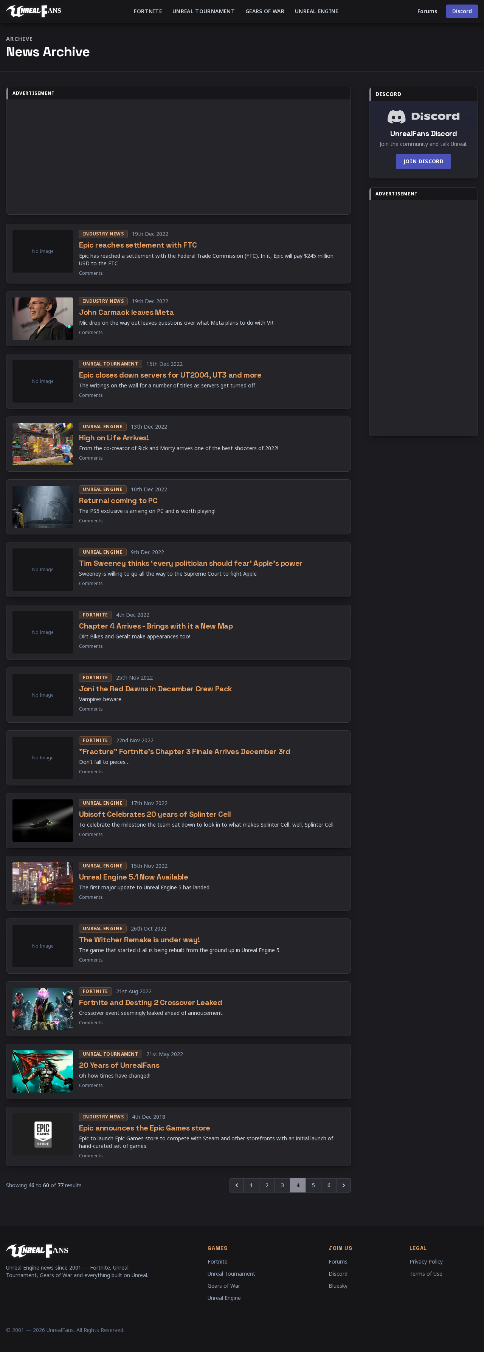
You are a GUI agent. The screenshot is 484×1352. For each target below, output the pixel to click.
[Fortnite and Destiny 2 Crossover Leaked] (42, 1009)
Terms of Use (426, 1273)
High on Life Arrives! (114, 438)
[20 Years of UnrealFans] (42, 1071)
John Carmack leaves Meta (126, 312)
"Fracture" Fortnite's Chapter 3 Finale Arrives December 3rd (184, 751)
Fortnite (148, 11)
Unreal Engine (316, 11)
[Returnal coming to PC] (42, 507)
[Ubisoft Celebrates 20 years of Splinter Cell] (42, 820)
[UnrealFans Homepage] (33, 11)
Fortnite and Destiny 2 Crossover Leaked (150, 1002)
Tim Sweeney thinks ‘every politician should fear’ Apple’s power (190, 563)
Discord (462, 11)
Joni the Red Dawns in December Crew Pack (155, 689)
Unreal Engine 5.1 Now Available (133, 877)
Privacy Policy (426, 1261)
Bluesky (338, 1285)
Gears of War (264, 11)
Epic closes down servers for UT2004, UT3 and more (170, 375)
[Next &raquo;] (344, 1185)
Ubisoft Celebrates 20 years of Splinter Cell (155, 814)
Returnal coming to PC (118, 500)
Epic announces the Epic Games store (144, 1128)
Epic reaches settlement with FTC (138, 245)
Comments (91, 273)
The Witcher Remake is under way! (139, 940)
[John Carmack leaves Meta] (42, 318)
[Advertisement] (178, 157)
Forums (427, 11)
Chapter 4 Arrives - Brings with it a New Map (156, 626)
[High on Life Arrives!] (42, 444)
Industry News (103, 234)
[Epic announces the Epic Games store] (42, 1136)
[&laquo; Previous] (237, 1185)
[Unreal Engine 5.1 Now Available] (42, 883)
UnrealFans (60, 1329)
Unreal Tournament (203, 11)
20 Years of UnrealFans (119, 1065)
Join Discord (423, 161)
